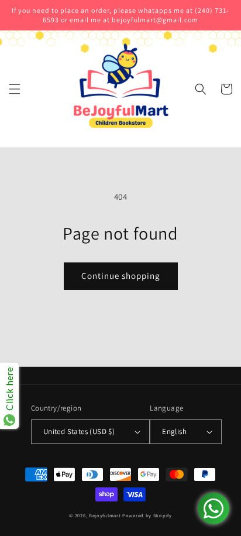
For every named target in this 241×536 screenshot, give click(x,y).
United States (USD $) (79, 431)
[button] (14, 89)
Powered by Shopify (147, 515)
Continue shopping (120, 275)
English (174, 431)
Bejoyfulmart (104, 515)
